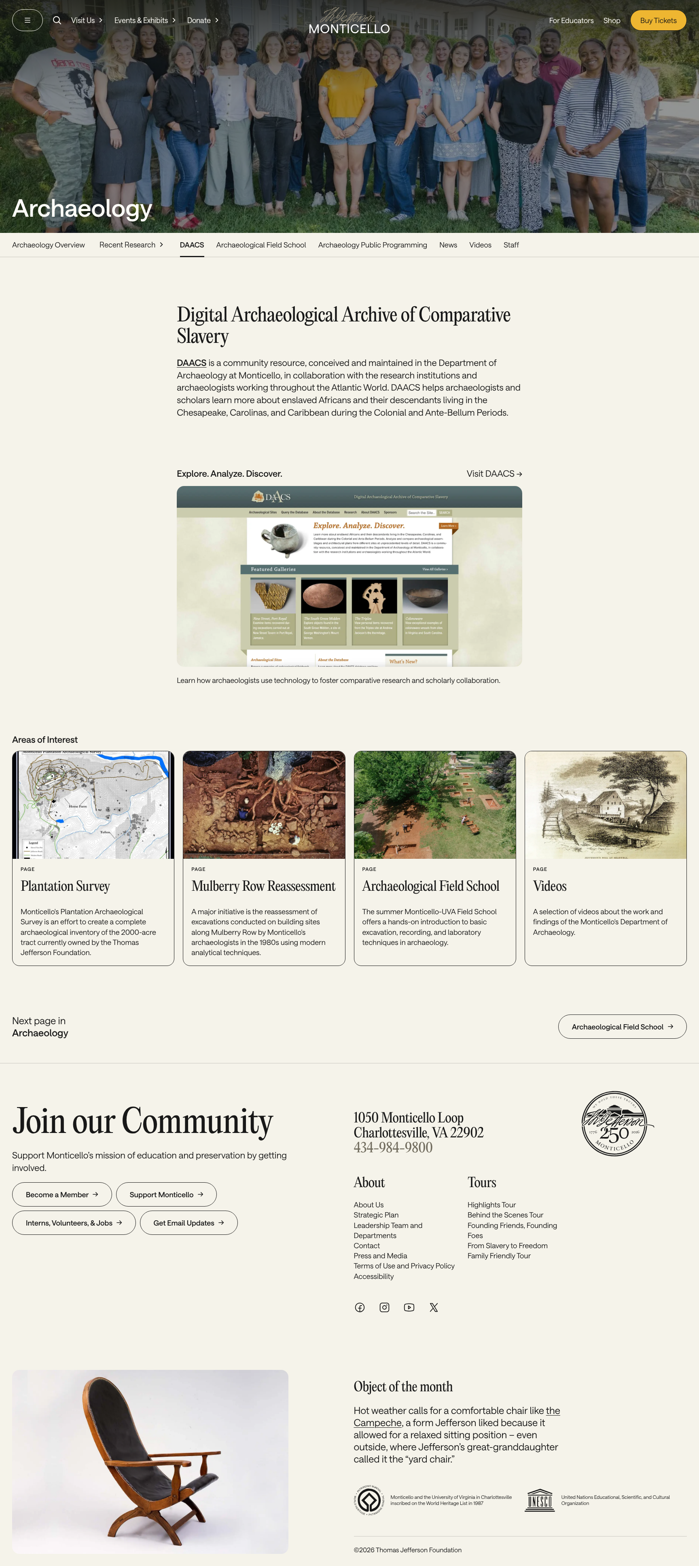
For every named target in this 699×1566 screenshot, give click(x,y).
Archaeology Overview (48, 244)
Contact (367, 1245)
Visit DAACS (492, 473)
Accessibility (374, 1276)
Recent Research (127, 244)
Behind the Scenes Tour (506, 1214)
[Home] (349, 20)
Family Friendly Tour (499, 1255)
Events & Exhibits (141, 20)
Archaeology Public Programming (373, 244)
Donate (199, 20)
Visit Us (83, 20)
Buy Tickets (658, 20)
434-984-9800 (393, 1149)
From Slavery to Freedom (508, 1245)
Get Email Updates (184, 1222)
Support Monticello (162, 1194)
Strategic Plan (376, 1214)
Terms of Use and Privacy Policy (404, 1265)
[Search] (57, 20)
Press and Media (380, 1255)
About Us (369, 1204)
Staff (511, 244)
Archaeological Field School (261, 244)
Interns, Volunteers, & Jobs (69, 1222)
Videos (480, 244)
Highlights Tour (492, 1204)
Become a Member (57, 1194)
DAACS (192, 244)
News (448, 244)
